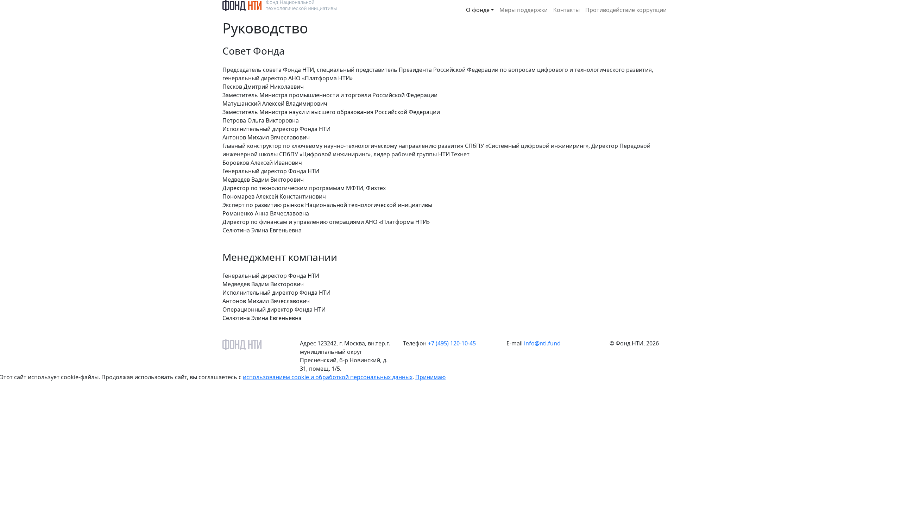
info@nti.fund (542, 343)
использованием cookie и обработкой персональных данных (327, 377)
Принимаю (430, 377)
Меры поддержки (523, 10)
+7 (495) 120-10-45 (452, 343)
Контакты (566, 10)
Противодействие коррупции (626, 10)
